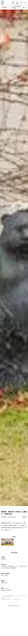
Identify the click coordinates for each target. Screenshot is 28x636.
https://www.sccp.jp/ (6, 590)
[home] (6, 2)
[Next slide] (27, 7)
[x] (26, 517)
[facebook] (24, 517)
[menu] (25, 2)
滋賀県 (3, 523)
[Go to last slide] (10, 7)
